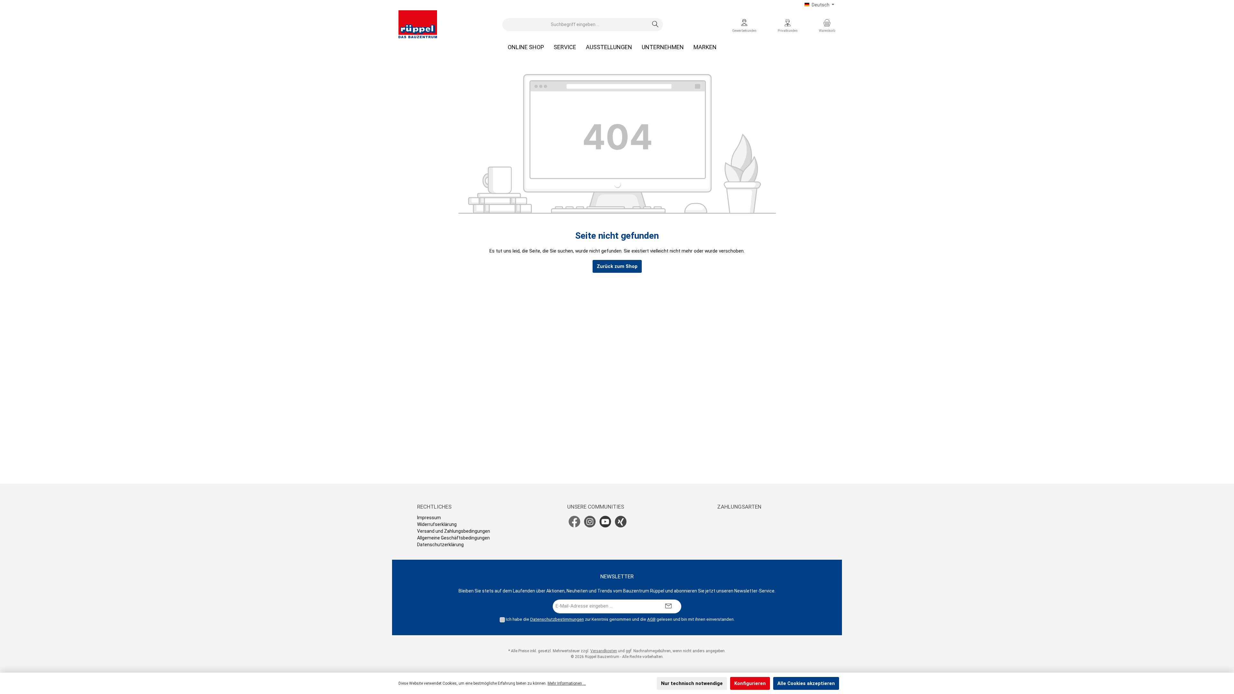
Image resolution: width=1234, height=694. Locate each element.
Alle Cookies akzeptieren (806, 683)
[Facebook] (574, 521)
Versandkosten (603, 651)
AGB (651, 619)
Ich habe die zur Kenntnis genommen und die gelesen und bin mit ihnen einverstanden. (620, 619)
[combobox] (575, 24)
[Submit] (668, 606)
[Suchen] (655, 24)
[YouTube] (605, 521)
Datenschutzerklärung (440, 544)
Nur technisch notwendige (692, 683)
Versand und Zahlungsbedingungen (453, 531)
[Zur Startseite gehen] (417, 24)
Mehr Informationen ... (567, 683)
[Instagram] (590, 521)
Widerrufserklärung (437, 524)
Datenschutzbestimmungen (557, 619)
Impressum (429, 517)
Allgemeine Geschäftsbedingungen (453, 537)
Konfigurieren (750, 683)
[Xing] (620, 521)
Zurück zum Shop (617, 266)
